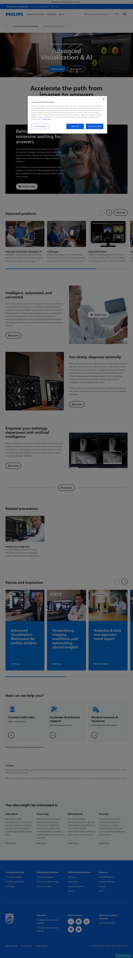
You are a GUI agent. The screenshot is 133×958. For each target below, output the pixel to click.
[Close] (104, 99)
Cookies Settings (40, 126)
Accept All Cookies (94, 126)
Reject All (75, 126)
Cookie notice (46, 119)
